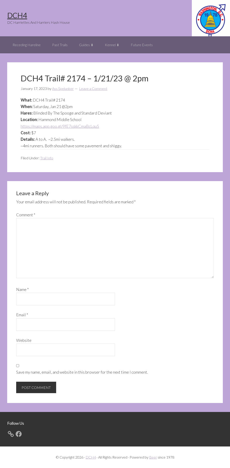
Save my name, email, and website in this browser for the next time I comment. (82, 372)
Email (22, 314)
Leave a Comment (93, 88)
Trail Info (46, 158)
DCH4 (17, 15)
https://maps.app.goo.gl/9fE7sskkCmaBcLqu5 (60, 126)
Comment (25, 214)
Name (22, 289)
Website (23, 340)
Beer (153, 457)
